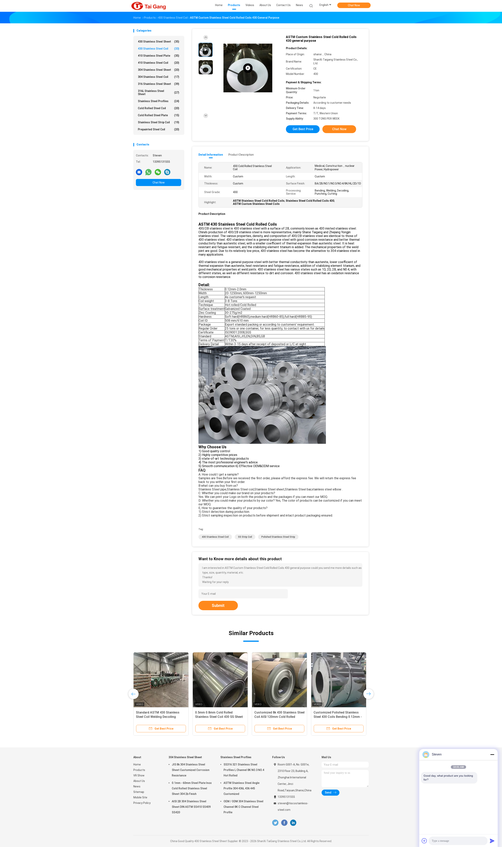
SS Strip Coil (245, 537)
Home (137, 764)
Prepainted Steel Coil (158, 129)
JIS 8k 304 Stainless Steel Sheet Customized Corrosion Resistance (190, 770)
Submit (218, 605)
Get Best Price (303, 129)
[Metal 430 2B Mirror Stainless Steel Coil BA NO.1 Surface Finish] (220, 679)
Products (139, 770)
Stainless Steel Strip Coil (158, 122)
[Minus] (492, 754)
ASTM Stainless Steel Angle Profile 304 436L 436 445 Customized (241, 788)
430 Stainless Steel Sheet (158, 41)
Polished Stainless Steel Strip (278, 537)
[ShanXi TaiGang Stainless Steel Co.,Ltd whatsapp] (148, 172)
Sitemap (138, 791)
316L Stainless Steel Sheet (158, 92)
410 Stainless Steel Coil (158, 62)
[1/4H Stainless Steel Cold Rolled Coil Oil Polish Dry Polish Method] (248, 68)
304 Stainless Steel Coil (158, 76)
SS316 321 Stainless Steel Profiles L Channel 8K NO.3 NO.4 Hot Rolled (244, 770)
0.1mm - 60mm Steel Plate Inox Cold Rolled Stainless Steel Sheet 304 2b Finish (192, 788)
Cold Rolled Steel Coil (158, 108)
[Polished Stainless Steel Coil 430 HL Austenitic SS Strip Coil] (338, 679)
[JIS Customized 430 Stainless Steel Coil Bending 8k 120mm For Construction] (161, 679)
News (136, 786)
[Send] (492, 840)
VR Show (139, 775)
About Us (139, 781)
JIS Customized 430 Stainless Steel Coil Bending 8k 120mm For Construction (159, 717)
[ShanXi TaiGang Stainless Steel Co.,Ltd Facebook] (284, 822)
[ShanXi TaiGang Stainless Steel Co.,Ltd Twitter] (275, 822)
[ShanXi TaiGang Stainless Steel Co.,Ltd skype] (167, 172)
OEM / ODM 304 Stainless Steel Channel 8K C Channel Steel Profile (243, 807)
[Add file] (424, 840)
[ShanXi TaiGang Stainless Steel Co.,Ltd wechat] (158, 172)
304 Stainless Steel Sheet (158, 69)
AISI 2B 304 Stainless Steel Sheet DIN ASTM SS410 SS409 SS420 (191, 807)
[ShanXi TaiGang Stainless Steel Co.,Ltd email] (139, 172)
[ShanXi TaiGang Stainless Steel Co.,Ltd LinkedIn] (293, 822)
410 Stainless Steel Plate (158, 55)
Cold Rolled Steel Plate (158, 115)
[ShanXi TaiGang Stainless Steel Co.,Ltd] (148, 6)
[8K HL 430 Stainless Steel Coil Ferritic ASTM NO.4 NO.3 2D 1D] (279, 679)
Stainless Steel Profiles (158, 101)
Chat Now (354, 5)
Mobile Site (140, 797)
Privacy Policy (142, 802)
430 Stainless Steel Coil (158, 48)
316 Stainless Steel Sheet (158, 83)
